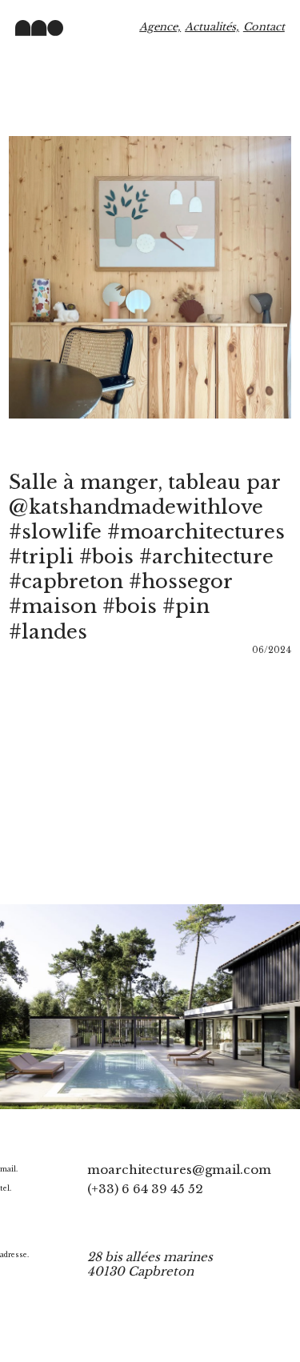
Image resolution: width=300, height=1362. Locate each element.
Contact (264, 27)
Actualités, (212, 27)
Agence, (160, 27)
